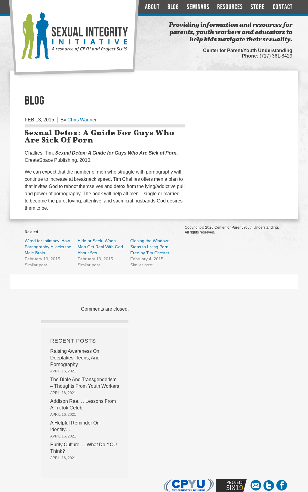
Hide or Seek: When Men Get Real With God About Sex (100, 246)
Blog (173, 7)
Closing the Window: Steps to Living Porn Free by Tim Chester (149, 246)
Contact (283, 7)
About (152, 7)
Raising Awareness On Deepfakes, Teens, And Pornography (75, 358)
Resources (230, 7)
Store (258, 7)
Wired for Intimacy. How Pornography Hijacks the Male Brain (48, 246)
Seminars (198, 7)
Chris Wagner (82, 119)
